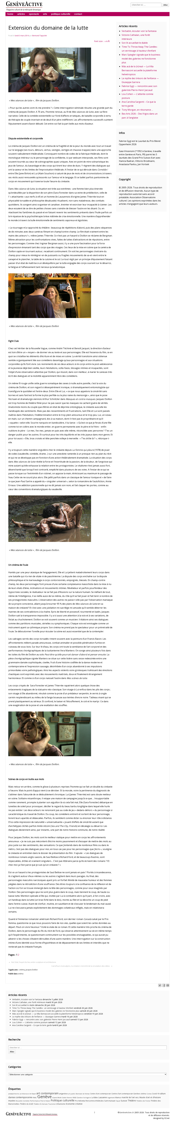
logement (111, 1097)
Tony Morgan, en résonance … (137, 109)
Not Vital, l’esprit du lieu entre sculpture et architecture (33, 962)
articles (21, 14)
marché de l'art (128, 1097)
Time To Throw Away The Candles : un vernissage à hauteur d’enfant (42, 1008)
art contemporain (47, 1093)
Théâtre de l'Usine (143, 1101)
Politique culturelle (62, 1100)
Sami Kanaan (110, 1100)
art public (71, 1094)
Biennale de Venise (83, 1094)
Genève (44, 1096)
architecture (24, 1094)
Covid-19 (155, 1093)
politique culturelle (60, 14)
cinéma (22, 970)
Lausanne (102, 1097)
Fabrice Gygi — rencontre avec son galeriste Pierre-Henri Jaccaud (41, 1019)
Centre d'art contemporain (100, 1094)
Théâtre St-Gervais (41, 1104)
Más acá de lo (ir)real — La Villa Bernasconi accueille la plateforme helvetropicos (139, 70)
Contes (149, 1094)
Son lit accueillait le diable (135, 42)
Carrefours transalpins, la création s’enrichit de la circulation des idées (80, 966)
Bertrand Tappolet (39, 35)
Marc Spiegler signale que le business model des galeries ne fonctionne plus (141, 58)
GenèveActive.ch (126, 1112)
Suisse (124, 1100)
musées (11, 1100)
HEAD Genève (77, 1097)
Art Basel (33, 1094)
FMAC (35, 1097)
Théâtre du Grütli (26, 1104)
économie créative (74, 1103)
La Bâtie (94, 1097)
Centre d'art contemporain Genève (125, 1094)
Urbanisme (60, 1104)
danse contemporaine (20, 1097)
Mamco (118, 1097)
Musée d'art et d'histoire (150, 1097)
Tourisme (52, 1104)
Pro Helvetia (80, 1100)
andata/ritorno (13, 1094)
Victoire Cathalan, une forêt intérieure (28, 1002)
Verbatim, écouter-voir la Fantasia (139, 31)
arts (45, 14)
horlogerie (87, 1098)
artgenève (63, 1093)
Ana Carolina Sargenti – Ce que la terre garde (32, 1025)
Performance (35, 1101)
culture (163, 1093)
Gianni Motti (57, 1097)
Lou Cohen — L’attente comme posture (30, 1022)
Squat (118, 1101)
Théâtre (132, 1100)
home (10, 14)
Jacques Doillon (32, 970)
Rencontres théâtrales (95, 1101)
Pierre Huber (45, 1101)
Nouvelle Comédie (22, 1101)
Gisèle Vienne (67, 1098)
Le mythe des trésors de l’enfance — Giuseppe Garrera (36, 1016)
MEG (137, 1097)
